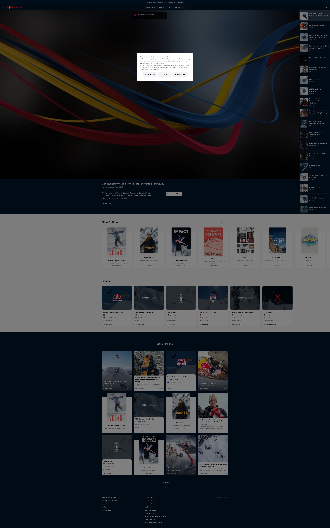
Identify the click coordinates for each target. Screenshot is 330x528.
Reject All (164, 74)
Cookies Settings (150, 74)
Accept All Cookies (180, 74)
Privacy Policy (176, 67)
